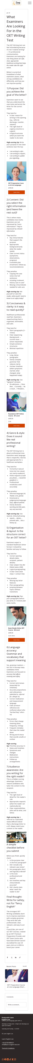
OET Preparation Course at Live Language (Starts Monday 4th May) (16, 986)
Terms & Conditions (8, 1048)
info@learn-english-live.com (11, 1044)
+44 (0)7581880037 (8, 1043)
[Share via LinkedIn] (15, 957)
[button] (16, 178)
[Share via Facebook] (7, 957)
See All (24, 966)
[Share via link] (20, 957)
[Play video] (16, 837)
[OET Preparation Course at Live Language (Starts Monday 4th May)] (16, 975)
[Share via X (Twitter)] (11, 957)
